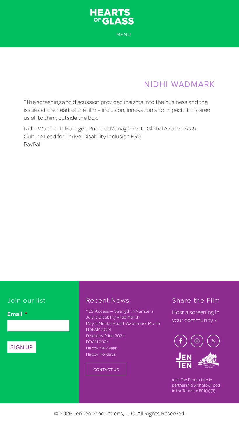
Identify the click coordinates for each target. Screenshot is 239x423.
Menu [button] (123, 34)
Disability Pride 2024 (105, 336)
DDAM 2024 (97, 342)
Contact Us (106, 369)
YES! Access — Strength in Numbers (119, 311)
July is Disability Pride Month (112, 317)
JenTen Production (191, 379)
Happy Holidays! (101, 354)
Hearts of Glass (119, 17)
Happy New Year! (101, 348)
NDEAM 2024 (98, 329)
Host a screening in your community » (195, 316)
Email (17, 314)
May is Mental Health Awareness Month (123, 323)
